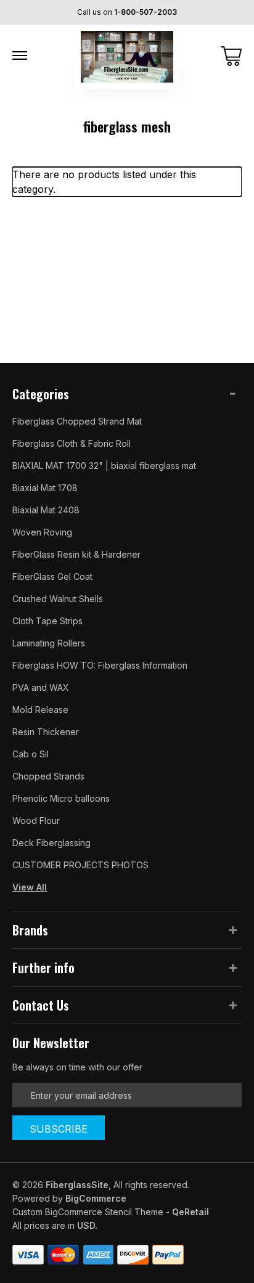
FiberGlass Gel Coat (52, 576)
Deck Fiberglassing (51, 842)
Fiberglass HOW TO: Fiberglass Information (99, 665)
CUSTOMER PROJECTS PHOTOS (80, 865)
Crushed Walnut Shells (57, 598)
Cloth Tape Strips (47, 621)
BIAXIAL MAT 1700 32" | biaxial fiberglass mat (104, 465)
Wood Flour (36, 820)
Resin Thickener (45, 732)
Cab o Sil (30, 754)
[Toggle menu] (19, 55)
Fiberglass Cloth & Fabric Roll (71, 443)
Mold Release (40, 709)
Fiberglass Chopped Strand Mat (77, 421)
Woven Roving (42, 532)
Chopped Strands (48, 776)
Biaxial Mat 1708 (45, 488)
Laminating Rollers (48, 643)
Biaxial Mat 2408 (46, 510)
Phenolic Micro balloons (61, 798)
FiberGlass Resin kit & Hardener (76, 554)
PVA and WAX (40, 687)
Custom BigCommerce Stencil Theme (87, 1212)
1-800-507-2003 (145, 12)
